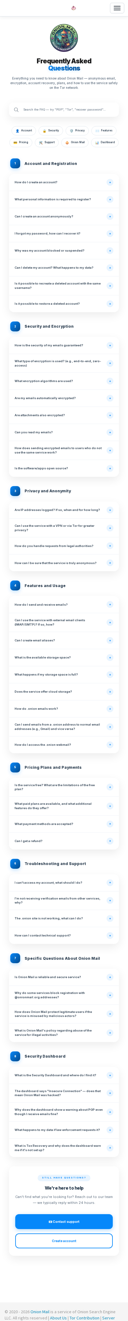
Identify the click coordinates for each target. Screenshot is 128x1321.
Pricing (20, 142)
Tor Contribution (84, 1318)
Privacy (77, 131)
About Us (58, 1318)
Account (24, 131)
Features (103, 131)
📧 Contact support (64, 1221)
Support (47, 142)
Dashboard (105, 142)
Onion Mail (75, 142)
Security (51, 131)
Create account (64, 1241)
